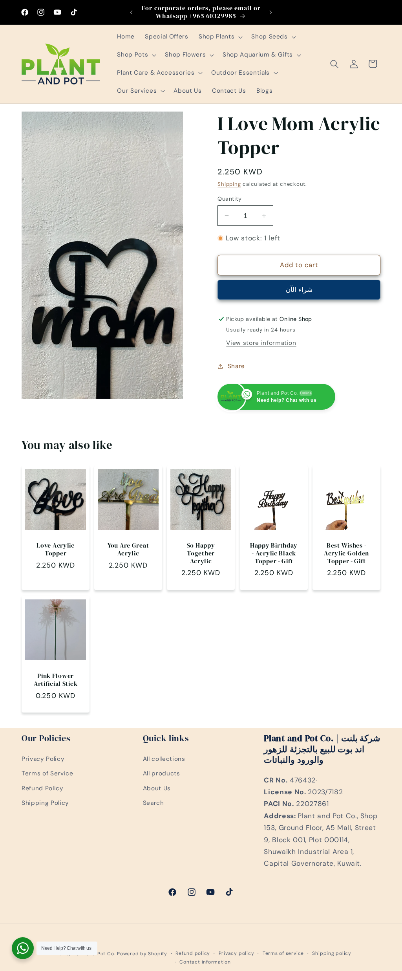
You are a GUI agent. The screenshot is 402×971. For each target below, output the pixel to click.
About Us (157, 788)
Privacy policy (236, 953)
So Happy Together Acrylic (201, 553)
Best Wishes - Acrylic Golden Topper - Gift (346, 553)
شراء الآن (299, 290)
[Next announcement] (270, 12)
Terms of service (283, 953)
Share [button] (236, 366)
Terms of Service (47, 773)
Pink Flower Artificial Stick (56, 680)
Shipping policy (331, 953)
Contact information (205, 962)
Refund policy (192, 953)
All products (161, 773)
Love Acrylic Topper (56, 549)
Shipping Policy (45, 803)
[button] (220, 37)
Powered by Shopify (142, 954)
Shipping (229, 184)
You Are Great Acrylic (128, 549)
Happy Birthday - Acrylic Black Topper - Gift (274, 553)
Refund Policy (43, 788)
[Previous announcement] (131, 12)
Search (153, 803)
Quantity (229, 198)
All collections (164, 759)
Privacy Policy (43, 759)
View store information (261, 343)
